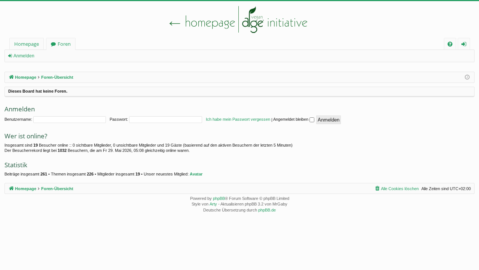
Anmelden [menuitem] (465, 45)
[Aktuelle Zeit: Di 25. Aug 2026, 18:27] (467, 77)
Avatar (196, 174)
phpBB (219, 198)
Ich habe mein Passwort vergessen (238, 119)
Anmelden (23, 55)
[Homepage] (239, 19)
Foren (64, 43)
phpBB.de (267, 210)
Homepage (26, 43)
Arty (213, 204)
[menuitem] (450, 44)
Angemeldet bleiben (291, 119)
